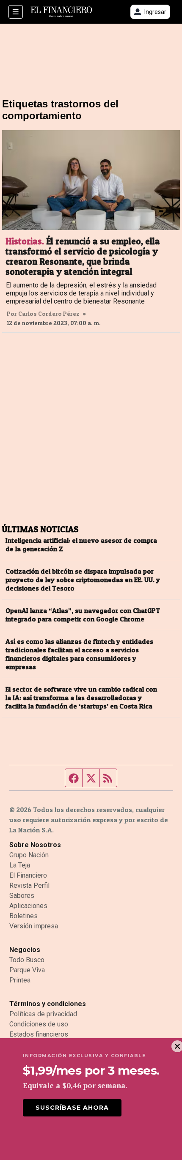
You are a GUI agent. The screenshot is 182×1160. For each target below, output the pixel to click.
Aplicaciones (28, 906)
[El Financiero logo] (61, 12)
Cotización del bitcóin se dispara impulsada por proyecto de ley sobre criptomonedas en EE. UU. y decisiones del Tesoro (83, 579)
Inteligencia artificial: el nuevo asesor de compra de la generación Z (81, 544)
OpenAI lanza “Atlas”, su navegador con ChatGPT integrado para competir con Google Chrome (83, 614)
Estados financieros (38, 1034)
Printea (19, 980)
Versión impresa (33, 926)
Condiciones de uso (38, 1024)
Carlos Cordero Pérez (49, 314)
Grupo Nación (29, 855)
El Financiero (28, 875)
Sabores (21, 896)
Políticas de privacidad (43, 1014)
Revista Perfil (29, 885)
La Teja (19, 865)
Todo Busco (26, 960)
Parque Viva (27, 970)
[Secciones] (15, 12)
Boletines (23, 916)
